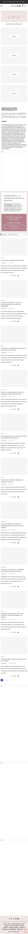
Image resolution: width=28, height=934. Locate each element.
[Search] (26, 6)
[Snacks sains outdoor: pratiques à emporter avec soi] (14, 466)
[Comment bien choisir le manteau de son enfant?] (14, 645)
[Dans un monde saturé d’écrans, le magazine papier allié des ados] (14, 378)
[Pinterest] (17, 6)
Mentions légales (21, 929)
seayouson (4, 262)
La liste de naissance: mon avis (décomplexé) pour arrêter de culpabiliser (11, 304)
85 (12, 680)
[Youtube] (19, 6)
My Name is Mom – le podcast (17, 927)
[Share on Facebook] (11, 275)
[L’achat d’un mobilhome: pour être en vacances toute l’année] (14, 334)
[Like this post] (9, 275)
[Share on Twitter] (13, 275)
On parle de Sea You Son (13, 1)
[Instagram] (15, 6)
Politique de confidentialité (9, 929)
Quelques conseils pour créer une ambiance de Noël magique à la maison (12, 615)
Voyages (16, 925)
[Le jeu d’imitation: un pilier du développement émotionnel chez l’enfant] (14, 510)
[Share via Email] (18, 275)
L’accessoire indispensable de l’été (12, 260)
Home (5, 924)
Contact (23, 1)
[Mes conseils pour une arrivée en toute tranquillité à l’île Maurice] (14, 422)
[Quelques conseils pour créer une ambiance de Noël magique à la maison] (14, 599)
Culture (22, 925)
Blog (4, 1)
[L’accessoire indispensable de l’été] (14, 247)
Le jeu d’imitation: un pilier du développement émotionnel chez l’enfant (12, 525)
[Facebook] (11, 6)
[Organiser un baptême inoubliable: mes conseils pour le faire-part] (14, 556)
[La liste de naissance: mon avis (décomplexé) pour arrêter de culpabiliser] (14, 289)
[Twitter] (13, 6)
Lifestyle (5, 927)
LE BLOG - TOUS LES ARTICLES (10, 234)
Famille (11, 925)
